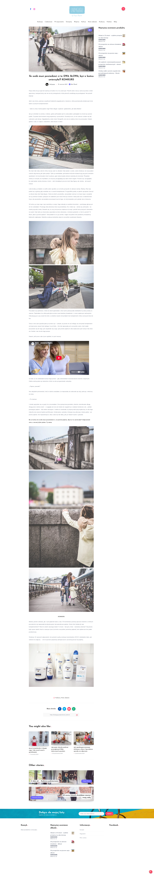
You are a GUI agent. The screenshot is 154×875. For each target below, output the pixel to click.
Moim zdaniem (92, 21)
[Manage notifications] (150, 871)
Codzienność (48, 21)
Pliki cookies (83, 838)
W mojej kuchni (59, 21)
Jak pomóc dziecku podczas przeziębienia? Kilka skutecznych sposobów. (59, 749)
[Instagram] (34, 9)
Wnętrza (76, 21)
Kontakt (82, 830)
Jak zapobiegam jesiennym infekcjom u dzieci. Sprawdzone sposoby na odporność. (83, 749)
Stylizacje (40, 21)
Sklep (115, 21)
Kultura (83, 21)
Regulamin (83, 834)
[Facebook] (30, 9)
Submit (109, 813)
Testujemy (69, 21)
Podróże (109, 21)
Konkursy (102, 21)
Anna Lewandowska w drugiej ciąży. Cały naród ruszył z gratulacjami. (38, 750)
